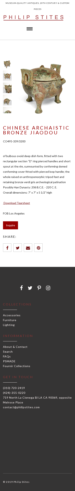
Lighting (9, 325)
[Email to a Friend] (28, 247)
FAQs (7, 356)
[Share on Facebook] (7, 247)
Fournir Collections (16, 366)
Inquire (10, 225)
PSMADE (9, 361)
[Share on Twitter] (17, 247)
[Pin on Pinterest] (38, 247)
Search (8, 351)
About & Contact (15, 346)
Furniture (9, 320)
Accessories (12, 315)
